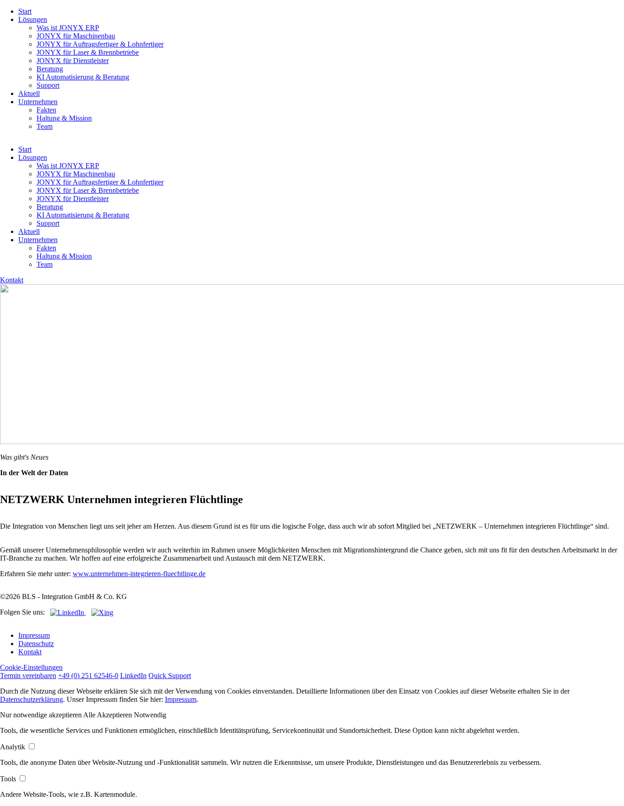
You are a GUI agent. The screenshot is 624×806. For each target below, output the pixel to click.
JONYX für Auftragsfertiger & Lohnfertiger (100, 44)
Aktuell (29, 93)
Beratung (50, 69)
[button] (41, 715)
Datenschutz (36, 643)
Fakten (46, 110)
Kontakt (11, 280)
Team (45, 126)
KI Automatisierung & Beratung (83, 77)
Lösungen (32, 19)
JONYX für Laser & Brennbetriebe (88, 52)
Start (25, 11)
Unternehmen (38, 102)
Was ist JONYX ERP (68, 28)
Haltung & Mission (64, 118)
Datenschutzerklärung (31, 699)
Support (48, 85)
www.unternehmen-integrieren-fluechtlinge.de (139, 574)
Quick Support (169, 675)
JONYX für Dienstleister (73, 60)
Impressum (34, 635)
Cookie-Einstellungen (31, 667)
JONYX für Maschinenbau (76, 36)
